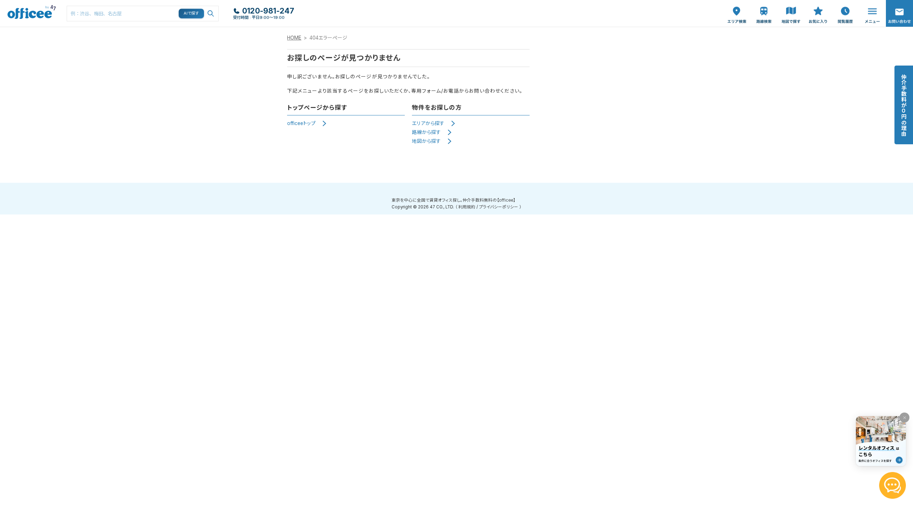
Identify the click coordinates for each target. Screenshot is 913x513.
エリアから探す (428, 123)
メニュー (870, 3)
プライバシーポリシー (498, 206)
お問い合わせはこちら (899, 11)
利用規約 (466, 206)
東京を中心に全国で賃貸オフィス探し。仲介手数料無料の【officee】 (453, 200)
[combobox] (142, 13)
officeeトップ (301, 123)
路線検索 (763, 3)
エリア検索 (736, 7)
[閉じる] (904, 418)
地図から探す (426, 141)
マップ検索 (791, 7)
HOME (294, 38)
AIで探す (191, 13)
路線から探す (426, 132)
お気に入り (818, 7)
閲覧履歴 (844, 3)
